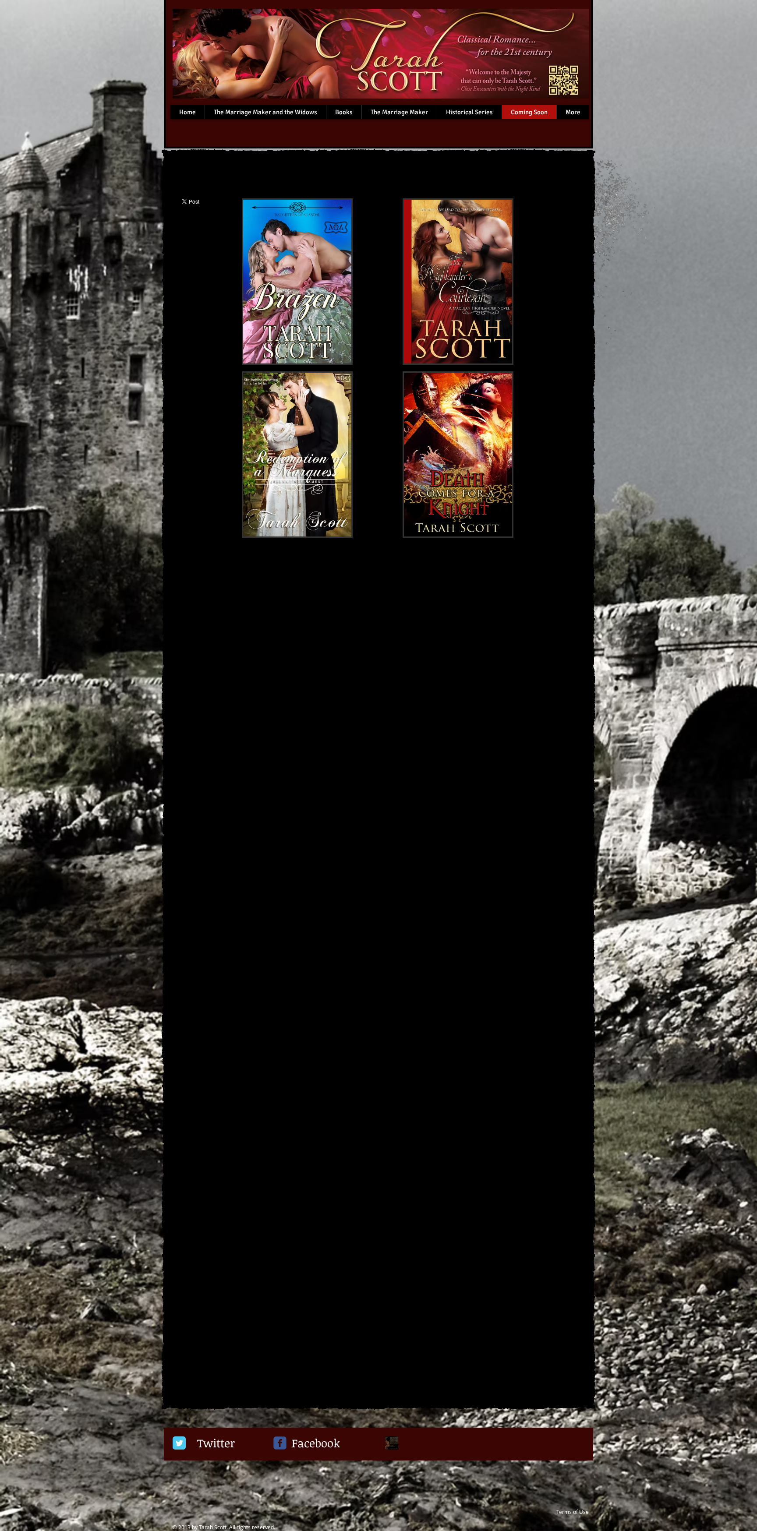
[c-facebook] (280, 1443)
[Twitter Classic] (179, 1443)
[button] (297, 281)
